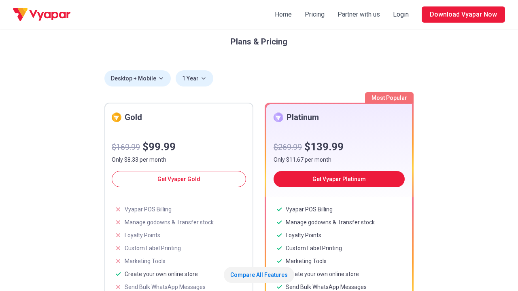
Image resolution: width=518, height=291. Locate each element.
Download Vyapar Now (463, 14)
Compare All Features (259, 275)
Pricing (315, 14)
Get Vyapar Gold (178, 179)
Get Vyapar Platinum (339, 179)
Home (283, 14)
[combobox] (137, 78)
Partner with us (359, 14)
